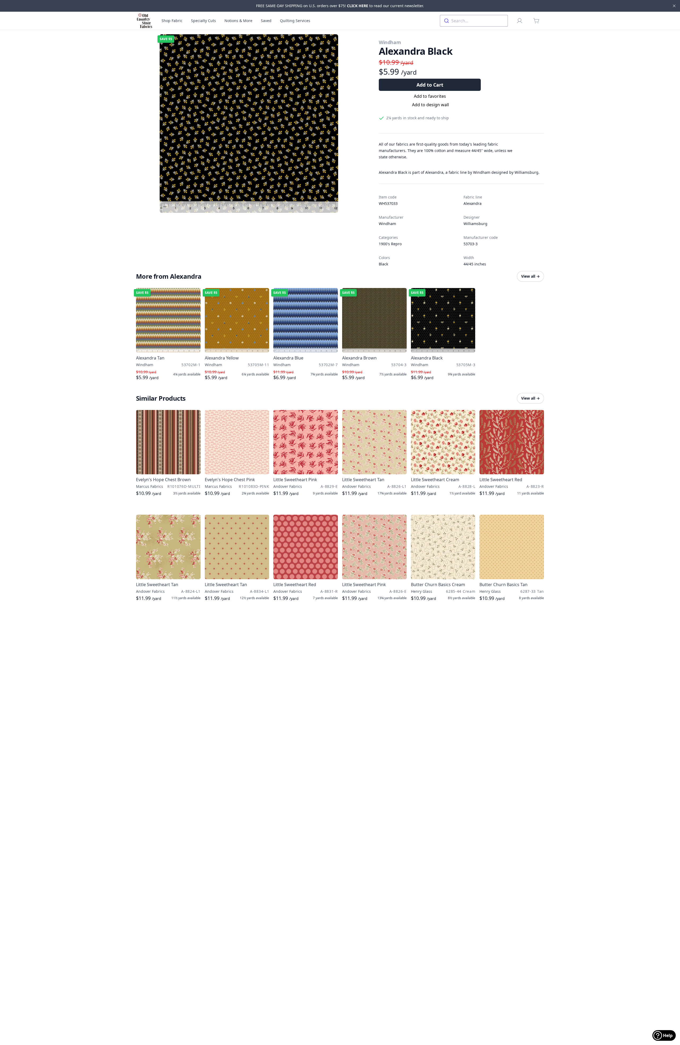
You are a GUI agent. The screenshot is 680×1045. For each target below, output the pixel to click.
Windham (390, 42)
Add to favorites (430, 96)
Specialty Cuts (203, 20)
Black (383, 263)
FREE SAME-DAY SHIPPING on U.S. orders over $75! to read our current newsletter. (340, 5)
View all (530, 276)
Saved (266, 20)
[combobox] (474, 21)
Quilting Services (295, 20)
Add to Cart (429, 85)
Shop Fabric (172, 20)
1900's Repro (390, 243)
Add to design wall (430, 105)
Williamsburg (475, 223)
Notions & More (238, 20)
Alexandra (473, 203)
